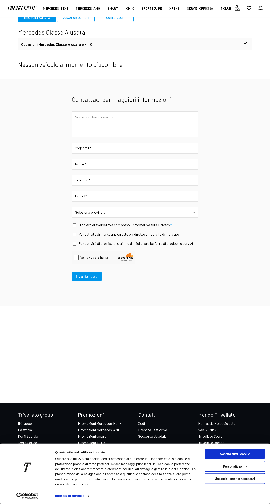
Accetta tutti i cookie (235, 454)
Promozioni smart (92, 436)
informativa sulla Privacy (151, 225)
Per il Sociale (28, 436)
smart (112, 8)
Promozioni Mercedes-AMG (99, 430)
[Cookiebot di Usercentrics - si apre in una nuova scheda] (27, 496)
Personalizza (232, 466)
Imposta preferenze (69, 495)
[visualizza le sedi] (237, 8)
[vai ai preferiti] (249, 10)
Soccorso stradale (152, 436)
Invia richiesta (86, 276)
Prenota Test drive (152, 430)
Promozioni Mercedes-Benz (99, 423)
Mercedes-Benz (56, 8)
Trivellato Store (210, 436)
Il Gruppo (25, 423)
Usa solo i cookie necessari (235, 478)
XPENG (174, 8)
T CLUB (225, 8)
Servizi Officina (200, 8)
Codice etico (27, 443)
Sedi (141, 423)
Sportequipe (151, 8)
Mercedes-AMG (88, 8)
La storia (25, 430)
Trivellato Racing (211, 443)
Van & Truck (207, 430)
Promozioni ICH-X (92, 443)
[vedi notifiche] (260, 8)
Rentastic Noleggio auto (217, 423)
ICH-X (129, 8)
